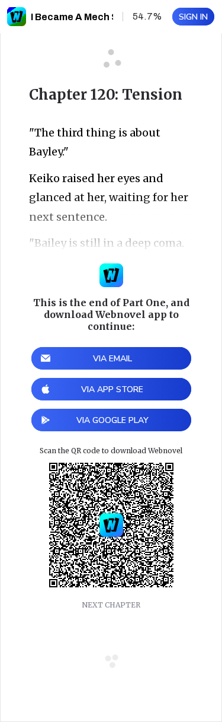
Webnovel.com (16, 16)
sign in (193, 17)
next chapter (111, 604)
